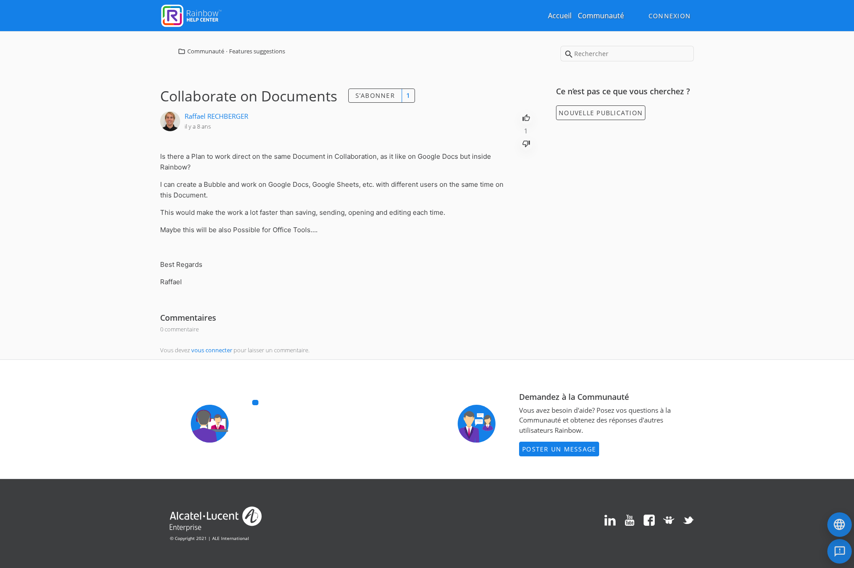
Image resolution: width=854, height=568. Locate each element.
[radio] (526, 117)
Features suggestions (257, 51)
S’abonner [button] (375, 95)
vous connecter (211, 350)
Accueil (560, 15)
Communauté (601, 15)
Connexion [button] (670, 16)
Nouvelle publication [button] (601, 113)
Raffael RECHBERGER (216, 116)
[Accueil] (191, 14)
